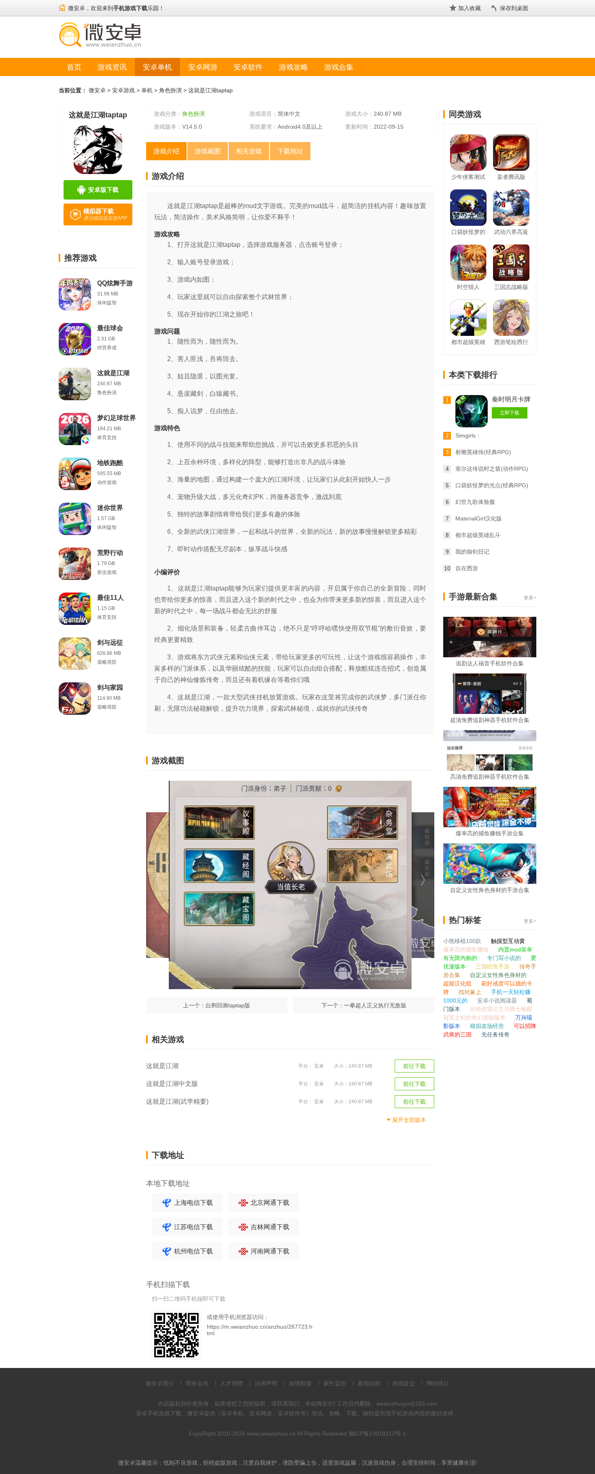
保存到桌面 (514, 8)
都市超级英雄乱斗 (478, 535)
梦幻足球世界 (116, 417)
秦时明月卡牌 (511, 399)
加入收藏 (469, 8)
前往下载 (414, 1066)
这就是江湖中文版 (172, 1083)
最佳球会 (110, 328)
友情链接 (300, 1383)
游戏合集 (338, 67)
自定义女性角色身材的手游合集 (489, 890)
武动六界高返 (511, 232)
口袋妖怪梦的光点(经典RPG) (491, 485)
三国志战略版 (511, 287)
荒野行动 (110, 552)
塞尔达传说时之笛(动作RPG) (491, 468)
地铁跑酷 (110, 462)
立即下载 (509, 413)
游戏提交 (403, 1383)
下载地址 (290, 151)
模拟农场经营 (488, 1026)
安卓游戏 (123, 90)
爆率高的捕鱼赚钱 (466, 949)
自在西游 (466, 568)
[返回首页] (62, 4)
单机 (147, 90)
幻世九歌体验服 (475, 502)
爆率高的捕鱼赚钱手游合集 (490, 833)
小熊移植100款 (463, 941)
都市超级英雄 (468, 342)
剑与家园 (110, 687)
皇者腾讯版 (511, 177)
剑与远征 (110, 642)
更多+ (530, 598)
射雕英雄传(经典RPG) (483, 452)
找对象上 (471, 992)
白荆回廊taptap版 (228, 1005)
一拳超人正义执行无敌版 (375, 1005)
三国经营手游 (493, 966)
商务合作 (197, 1383)
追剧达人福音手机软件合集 (490, 663)
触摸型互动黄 (508, 941)
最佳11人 (110, 597)
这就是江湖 (113, 373)
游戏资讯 (112, 67)
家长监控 (334, 1383)
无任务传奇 (495, 1034)
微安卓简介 (160, 1383)
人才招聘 (231, 1383)
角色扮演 (170, 90)
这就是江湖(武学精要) (177, 1101)
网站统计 (438, 1383)
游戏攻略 (293, 67)
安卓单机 (157, 67)
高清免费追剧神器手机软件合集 (489, 776)
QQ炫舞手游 (115, 283)
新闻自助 (369, 1383)
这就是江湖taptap (210, 90)
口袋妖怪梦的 (468, 232)
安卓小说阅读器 (497, 1000)
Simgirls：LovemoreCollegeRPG (484, 436)
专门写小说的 (505, 958)
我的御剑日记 (472, 551)
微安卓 (97, 90)
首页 (74, 67)
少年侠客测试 (468, 177)
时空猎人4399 (468, 288)
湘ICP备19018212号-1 (377, 1433)
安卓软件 (248, 67)
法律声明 (266, 1383)
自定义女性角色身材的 (498, 975)
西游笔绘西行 (511, 342)
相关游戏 (249, 151)
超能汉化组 (458, 983)
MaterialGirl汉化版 (478, 518)
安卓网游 (202, 67)
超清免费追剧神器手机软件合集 (489, 720)
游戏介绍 (166, 151)
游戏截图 (208, 151)
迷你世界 (110, 507)
